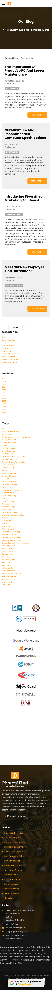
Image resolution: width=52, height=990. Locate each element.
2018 (4, 404)
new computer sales (14, 856)
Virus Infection (8, 565)
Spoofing (6, 557)
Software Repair (9, 551)
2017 (4, 406)
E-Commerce (8, 465)
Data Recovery (8, 451)
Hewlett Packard (9, 481)
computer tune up (13, 870)
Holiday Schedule (9, 484)
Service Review (8, 356)
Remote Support (9, 534)
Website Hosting (9, 579)
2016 (4, 409)
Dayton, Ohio (7, 453)
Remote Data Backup (11, 532)
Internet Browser (9, 492)
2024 (4, 387)
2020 (4, 398)
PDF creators (7, 520)
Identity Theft (7, 487)
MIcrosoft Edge (8, 506)
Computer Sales (9, 442)
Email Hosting (8, 467)
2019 (4, 401)
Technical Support (10, 359)
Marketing (6, 351)
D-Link (4, 445)
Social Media (7, 548)
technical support (12, 837)
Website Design (9, 576)
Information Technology (12, 490)
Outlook (5, 518)
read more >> (37, 115)
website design (11, 893)
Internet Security (9, 495)
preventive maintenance (15, 842)
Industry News (8, 345)
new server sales (12, 860)
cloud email (9, 898)
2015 (4, 412)
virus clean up (11, 874)
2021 (4, 395)
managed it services (13, 833)
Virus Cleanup (8, 562)
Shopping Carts (9, 545)
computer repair (12, 879)
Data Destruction (9, 448)
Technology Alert (9, 362)
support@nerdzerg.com (17, 931)
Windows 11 (7, 584)
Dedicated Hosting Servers (13, 456)
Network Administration (12, 512)
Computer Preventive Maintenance (17, 437)
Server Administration (11, 540)
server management (14, 851)
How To (5, 342)
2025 (4, 384)
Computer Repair (9, 440)
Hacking (5, 479)
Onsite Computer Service (13, 515)
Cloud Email (7, 434)
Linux (4, 498)
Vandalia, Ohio (8, 559)
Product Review (9, 354)
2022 (4, 392)
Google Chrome (9, 476)
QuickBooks (7, 526)
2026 (4, 381)
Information (7, 348)
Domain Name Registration (13, 462)
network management (14, 847)
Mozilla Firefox (8, 509)
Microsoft (6, 504)
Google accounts (9, 473)
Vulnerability (7, 568)
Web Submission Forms (12, 573)
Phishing (5, 523)
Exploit (5, 470)
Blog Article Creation (11, 431)
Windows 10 (7, 582)
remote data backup (14, 865)
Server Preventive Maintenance (15, 543)
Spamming (7, 554)
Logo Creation (8, 501)
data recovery (11, 884)
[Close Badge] (44, 979)
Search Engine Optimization (14, 537)
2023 (4, 390)
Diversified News (9, 340)
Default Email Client (10, 459)
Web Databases (9, 571)
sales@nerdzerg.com (16, 927)
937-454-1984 (13, 924)
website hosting (11, 888)
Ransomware (8, 529)
